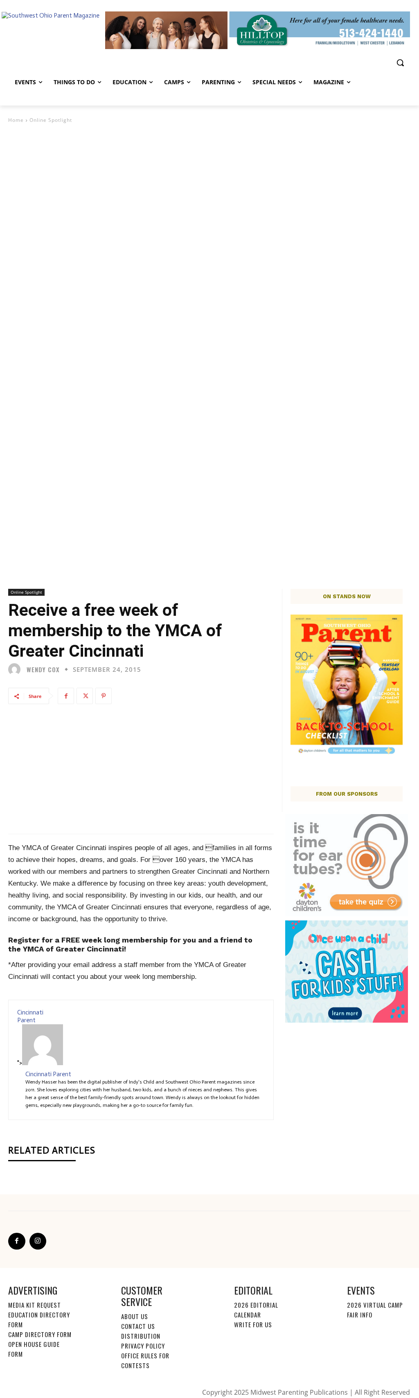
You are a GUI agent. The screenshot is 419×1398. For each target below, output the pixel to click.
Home (16, 120)
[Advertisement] (209, 186)
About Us (134, 1316)
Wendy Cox (43, 669)
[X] (85, 696)
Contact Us (138, 1326)
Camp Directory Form (40, 1334)
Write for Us (253, 1324)
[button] (400, 62)
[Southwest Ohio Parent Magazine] (57, 30)
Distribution (140, 1335)
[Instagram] (38, 1241)
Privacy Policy (143, 1345)
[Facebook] (66, 696)
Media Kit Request (34, 1304)
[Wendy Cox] (16, 669)
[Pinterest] (103, 696)
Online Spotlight (50, 120)
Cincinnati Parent (30, 1016)
